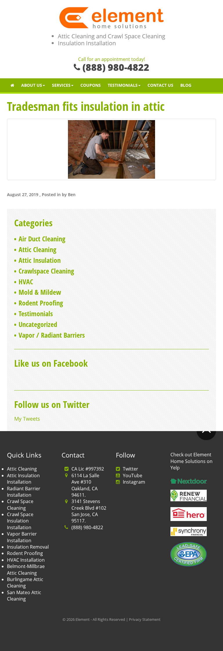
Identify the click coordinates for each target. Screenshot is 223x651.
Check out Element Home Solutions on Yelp (191, 461)
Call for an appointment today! (111, 59)
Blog (185, 85)
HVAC (26, 281)
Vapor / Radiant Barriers (52, 335)
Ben (71, 194)
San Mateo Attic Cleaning (24, 595)
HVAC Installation (26, 560)
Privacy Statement (145, 619)
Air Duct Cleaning (42, 238)
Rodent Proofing (41, 303)
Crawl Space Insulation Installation (20, 521)
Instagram (134, 482)
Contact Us (160, 85)
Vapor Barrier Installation (22, 537)
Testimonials (123, 85)
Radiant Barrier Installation (23, 491)
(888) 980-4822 (87, 527)
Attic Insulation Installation (23, 478)
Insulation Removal (28, 547)
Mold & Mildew (40, 292)
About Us (31, 85)
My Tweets (27, 418)
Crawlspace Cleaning (46, 271)
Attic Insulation (40, 260)
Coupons (90, 85)
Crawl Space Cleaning (20, 504)
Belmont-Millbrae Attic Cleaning (26, 569)
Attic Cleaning (37, 249)
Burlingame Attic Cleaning (25, 582)
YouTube (132, 475)
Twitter (130, 469)
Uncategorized (38, 324)
